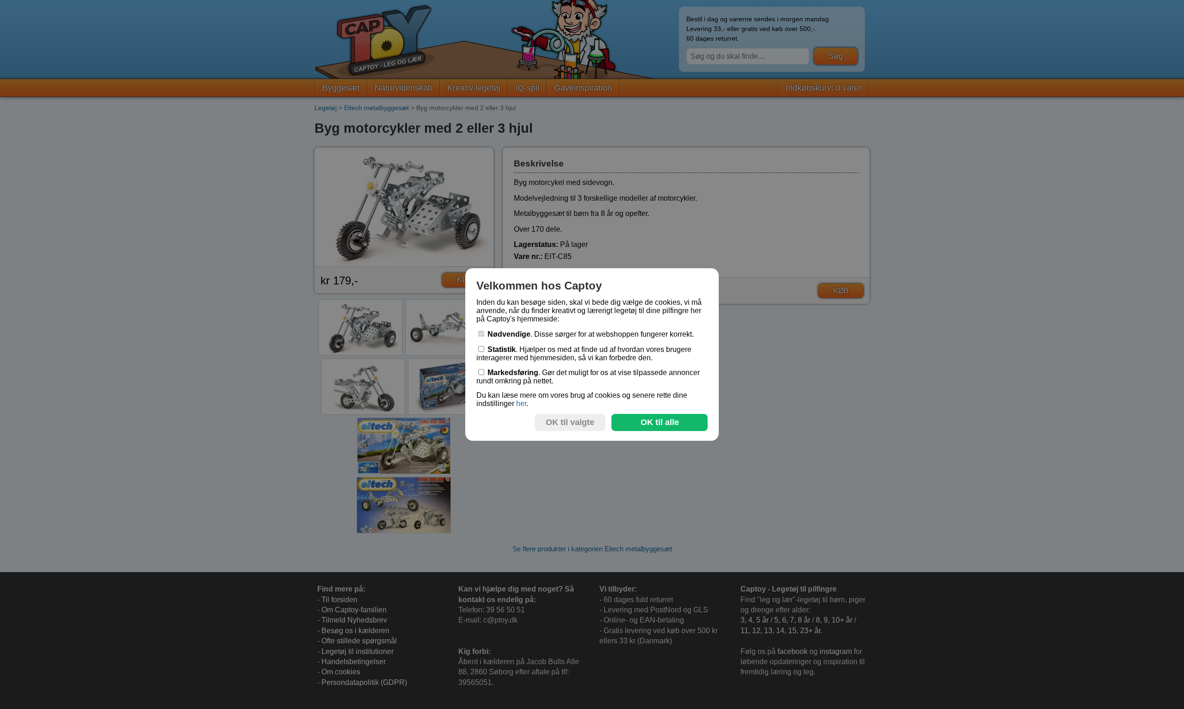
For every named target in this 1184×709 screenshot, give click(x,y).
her (521, 403)
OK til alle (660, 422)
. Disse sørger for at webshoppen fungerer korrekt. (590, 334)
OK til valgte (570, 422)
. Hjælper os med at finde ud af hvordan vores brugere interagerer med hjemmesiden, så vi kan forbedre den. (583, 353)
